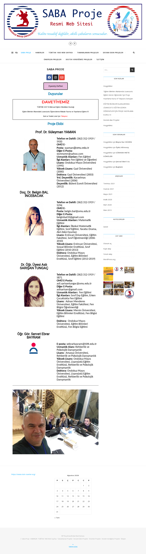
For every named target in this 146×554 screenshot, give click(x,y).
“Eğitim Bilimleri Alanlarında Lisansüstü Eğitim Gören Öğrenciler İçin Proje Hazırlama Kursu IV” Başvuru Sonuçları (118, 95)
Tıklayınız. (64, 116)
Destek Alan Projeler (111, 120)
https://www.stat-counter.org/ (23, 474)
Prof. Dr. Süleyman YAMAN (55, 132)
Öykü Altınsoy (122, 147)
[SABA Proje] (73, 22)
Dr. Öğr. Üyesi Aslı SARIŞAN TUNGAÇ (34, 266)
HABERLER (39, 52)
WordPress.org (109, 259)
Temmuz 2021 (109, 183)
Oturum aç (107, 243)
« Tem (57, 517)
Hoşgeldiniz (107, 86)
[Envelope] (62, 77)
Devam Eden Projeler (113, 52)
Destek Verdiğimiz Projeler (79, 59)
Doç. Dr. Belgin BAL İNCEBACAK (34, 194)
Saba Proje (26, 52)
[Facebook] (49, 77)
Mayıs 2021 (107, 194)
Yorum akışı (107, 254)
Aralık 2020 (107, 199)
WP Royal (64, 536)
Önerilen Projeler (52, 59)
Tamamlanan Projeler (88, 52)
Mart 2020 (107, 205)
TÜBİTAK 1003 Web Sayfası (61, 52)
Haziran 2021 (108, 189)
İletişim (100, 59)
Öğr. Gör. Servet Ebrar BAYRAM (33, 335)
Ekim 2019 (107, 210)
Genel (105, 227)
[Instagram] (55, 77)
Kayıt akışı (107, 249)
